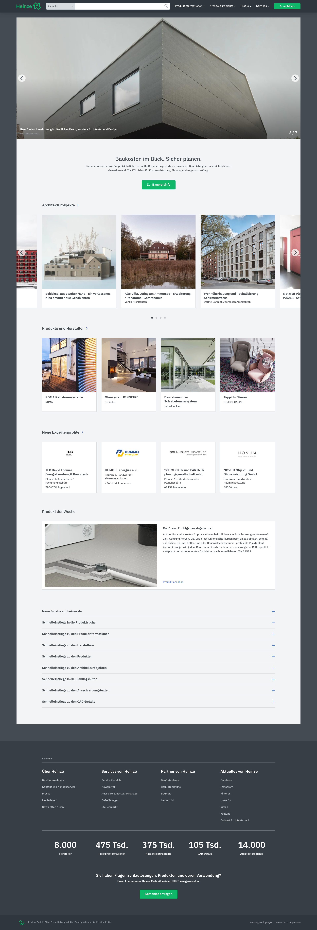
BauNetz (166, 794)
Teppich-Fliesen (235, 397)
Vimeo (224, 807)
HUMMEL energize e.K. (121, 470)
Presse (46, 794)
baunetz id (167, 800)
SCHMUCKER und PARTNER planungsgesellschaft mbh (184, 472)
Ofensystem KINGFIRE (121, 397)
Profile (245, 6)
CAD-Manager (110, 800)
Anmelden (286, 6)
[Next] (295, 78)
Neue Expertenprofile (61, 432)
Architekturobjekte (221, 6)
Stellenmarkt (110, 807)
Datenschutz (281, 922)
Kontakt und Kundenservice (58, 787)
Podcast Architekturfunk (235, 820)
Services (261, 6)
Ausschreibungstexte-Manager (120, 794)
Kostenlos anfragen (158, 894)
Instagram (226, 787)
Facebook (226, 780)
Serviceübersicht (112, 780)
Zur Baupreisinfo (158, 184)
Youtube (225, 814)
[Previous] (22, 78)
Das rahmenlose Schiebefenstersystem (180, 399)
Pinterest (225, 794)
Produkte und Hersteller (63, 329)
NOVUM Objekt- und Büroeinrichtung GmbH (240, 472)
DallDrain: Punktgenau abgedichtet (188, 528)
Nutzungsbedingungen (261, 922)
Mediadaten (49, 800)
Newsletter (108, 787)
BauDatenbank (170, 780)
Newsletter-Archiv (53, 807)
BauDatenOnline (171, 787)
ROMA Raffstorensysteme (64, 397)
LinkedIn (225, 800)
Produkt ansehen (173, 582)
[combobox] (122, 6)
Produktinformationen (188, 6)
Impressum (294, 922)
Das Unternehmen (53, 780)
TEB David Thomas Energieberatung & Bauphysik (66, 472)
